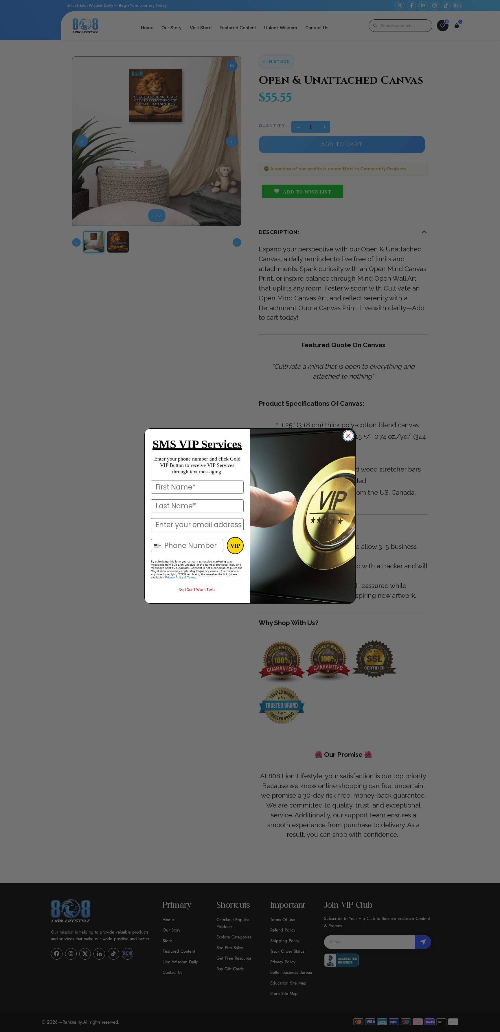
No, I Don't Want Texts (197, 589)
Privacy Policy (174, 577)
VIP (235, 546)
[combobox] (156, 545)
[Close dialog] (348, 436)
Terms (191, 577)
